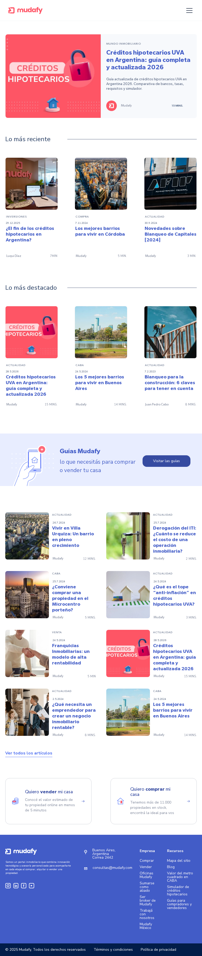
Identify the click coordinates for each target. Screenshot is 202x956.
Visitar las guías (166, 460)
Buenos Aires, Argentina (103, 852)
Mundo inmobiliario (123, 43)
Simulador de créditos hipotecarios (178, 890)
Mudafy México (146, 926)
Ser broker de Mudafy (148, 900)
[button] (188, 10)
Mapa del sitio (178, 861)
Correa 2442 (102, 857)
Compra (82, 216)
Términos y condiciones (113, 950)
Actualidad (154, 216)
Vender (146, 867)
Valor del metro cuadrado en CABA (180, 877)
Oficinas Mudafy (146, 875)
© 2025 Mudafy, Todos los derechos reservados (45, 950)
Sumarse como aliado (147, 886)
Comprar (147, 861)
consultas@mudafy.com (112, 867)
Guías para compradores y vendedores (179, 904)
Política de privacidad (158, 950)
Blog (171, 867)
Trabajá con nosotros (147, 914)
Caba (79, 365)
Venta (57, 632)
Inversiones (16, 216)
